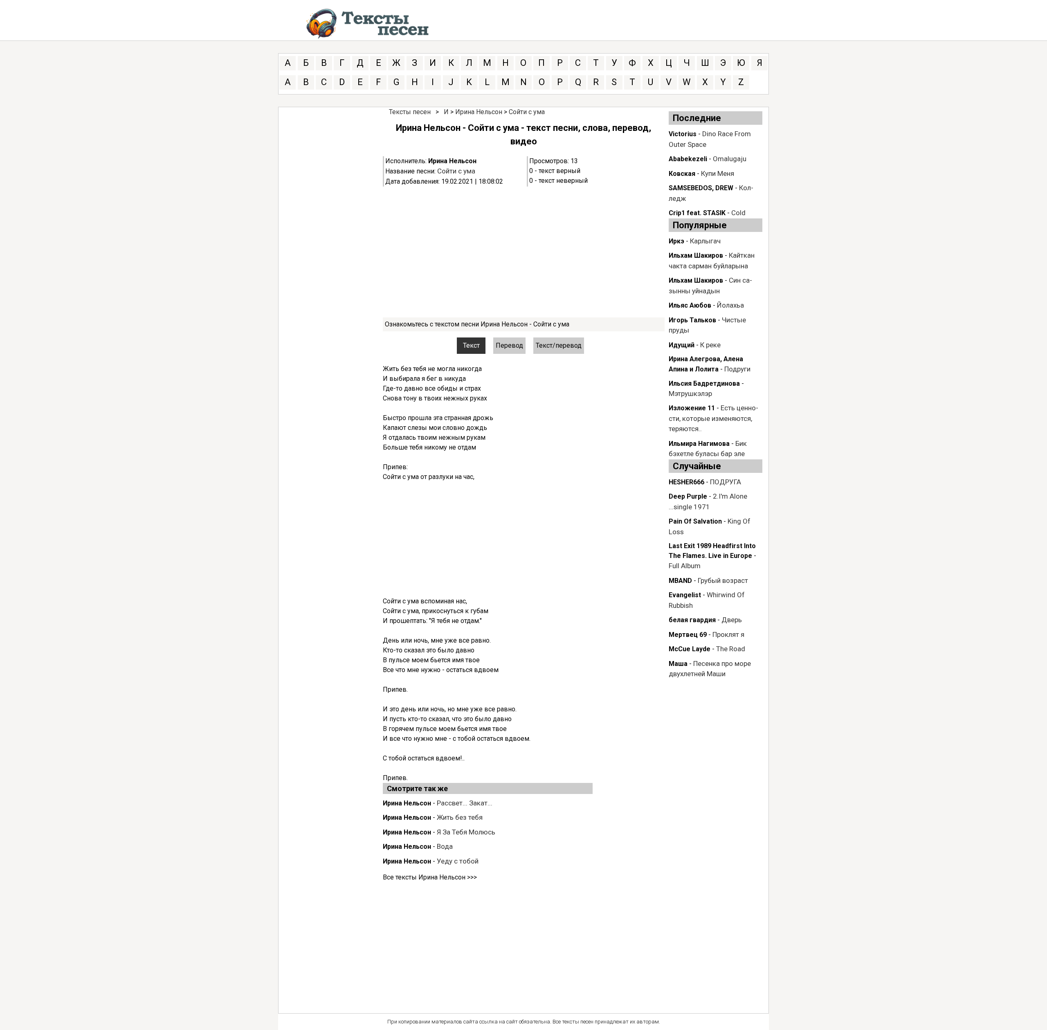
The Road (730, 649)
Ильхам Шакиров (696, 255)
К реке (710, 345)
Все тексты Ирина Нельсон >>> (430, 877)
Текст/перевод (559, 345)
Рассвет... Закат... (464, 803)
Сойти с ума (527, 112)
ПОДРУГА (725, 482)
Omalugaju (729, 159)
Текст (471, 345)
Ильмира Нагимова (699, 444)
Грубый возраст (723, 580)
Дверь (731, 620)
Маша (678, 664)
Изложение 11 (692, 408)
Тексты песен (410, 112)
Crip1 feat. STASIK (697, 213)
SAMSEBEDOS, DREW (701, 188)
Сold (738, 213)
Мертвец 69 (688, 635)
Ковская (682, 174)
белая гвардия (692, 620)
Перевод (509, 345)
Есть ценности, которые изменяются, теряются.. (713, 418)
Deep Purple (688, 496)
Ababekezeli (688, 159)
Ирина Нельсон (478, 112)
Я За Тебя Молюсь (466, 832)
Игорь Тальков (692, 320)
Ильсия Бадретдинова (704, 383)
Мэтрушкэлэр (690, 393)
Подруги (737, 369)
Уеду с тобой (458, 861)
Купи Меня (717, 173)
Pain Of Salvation (695, 521)
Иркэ (676, 241)
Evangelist (685, 595)
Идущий (681, 345)
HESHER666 (686, 482)
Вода (445, 846)
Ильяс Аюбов (690, 305)
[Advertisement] (524, 252)
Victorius (683, 134)
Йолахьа (730, 305)
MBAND (680, 581)
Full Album (685, 566)
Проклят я (728, 634)
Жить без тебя (460, 817)
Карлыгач (705, 241)
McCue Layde (689, 649)
